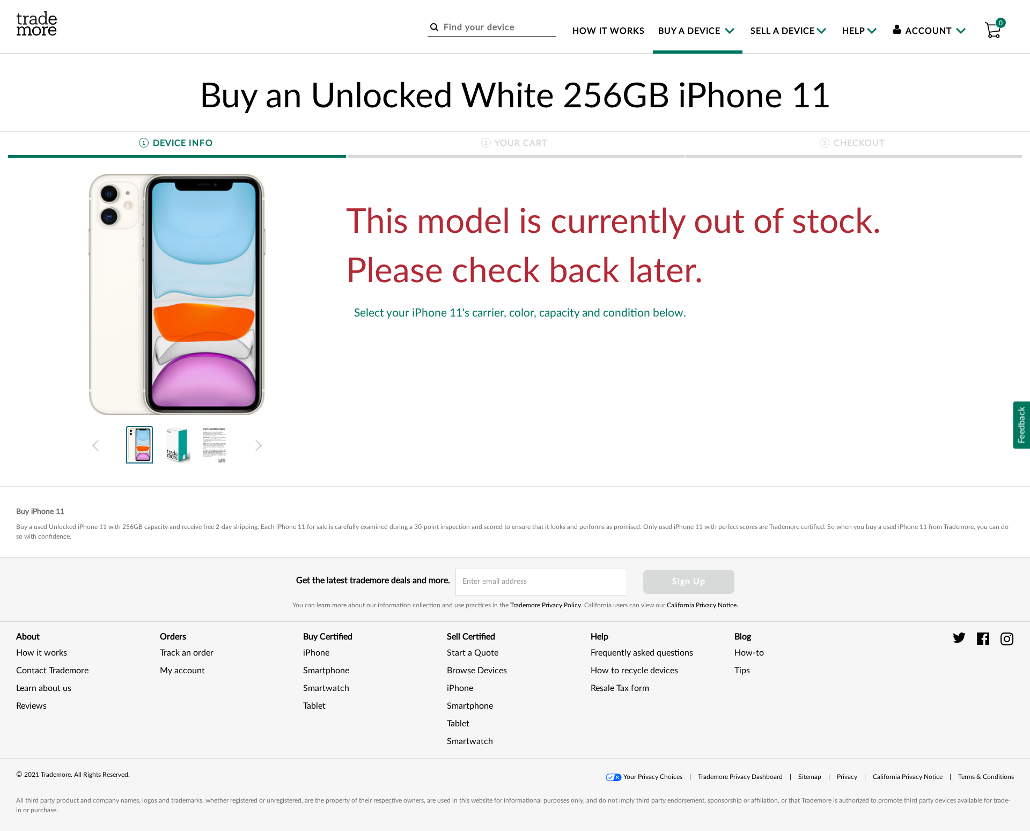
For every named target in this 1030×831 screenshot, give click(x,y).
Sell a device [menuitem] (783, 31)
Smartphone (326, 670)
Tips (742, 670)
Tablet (314, 706)
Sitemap (809, 777)
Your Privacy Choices (652, 777)
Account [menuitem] (928, 31)
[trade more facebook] (984, 638)
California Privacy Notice (908, 777)
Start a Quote (472, 653)
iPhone (316, 653)
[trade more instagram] (1007, 638)
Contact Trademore (52, 670)
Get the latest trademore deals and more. (373, 580)
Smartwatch (326, 688)
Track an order (187, 653)
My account (182, 670)
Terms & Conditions (986, 777)
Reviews (31, 706)
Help (853, 31)
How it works (41, 653)
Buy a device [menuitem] (690, 31)
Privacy (847, 777)
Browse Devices (477, 670)
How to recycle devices (634, 670)
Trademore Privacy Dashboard (740, 777)
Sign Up (688, 581)
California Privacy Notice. (702, 605)
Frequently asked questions (642, 653)
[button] (992, 28)
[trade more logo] (36, 23)
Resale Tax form (620, 688)
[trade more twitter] (961, 638)
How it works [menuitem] (608, 31)
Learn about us (43, 688)
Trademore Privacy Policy (545, 605)
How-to (749, 653)
